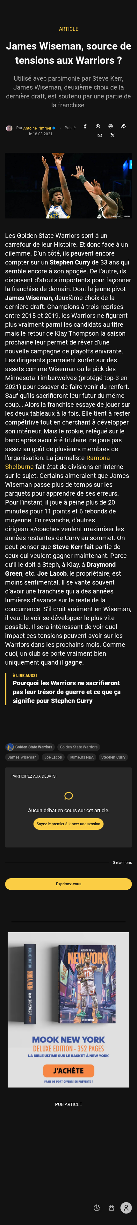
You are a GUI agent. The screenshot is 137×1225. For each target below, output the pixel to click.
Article (68, 29)
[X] (112, 135)
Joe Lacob (53, 757)
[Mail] (99, 135)
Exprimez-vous (68, 884)
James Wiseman (22, 757)
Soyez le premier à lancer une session (68, 824)
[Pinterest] (110, 126)
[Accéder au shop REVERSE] (111, 1208)
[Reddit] (123, 126)
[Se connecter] (126, 1208)
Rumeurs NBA (82, 757)
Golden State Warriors (78, 747)
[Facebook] (85, 126)
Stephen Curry (113, 757)
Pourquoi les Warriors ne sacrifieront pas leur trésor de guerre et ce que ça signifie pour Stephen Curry (67, 692)
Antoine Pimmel (37, 128)
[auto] (97, 1208)
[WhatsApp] (97, 126)
